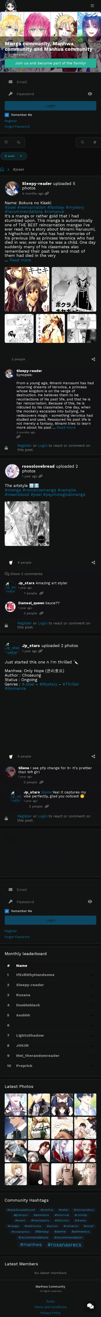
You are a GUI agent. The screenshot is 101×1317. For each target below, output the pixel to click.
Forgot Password (17, 126)
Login (42, 445)
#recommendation (68, 1237)
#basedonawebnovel (21, 1209)
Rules (51, 1301)
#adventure (41, 1215)
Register (11, 121)
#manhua (47, 1209)
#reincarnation (84, 1209)
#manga (13, 1226)
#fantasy (42, 1231)
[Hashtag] (95, 142)
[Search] (82, 142)
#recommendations (33, 1237)
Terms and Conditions (50, 1307)
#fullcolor (62, 1220)
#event (20, 1220)
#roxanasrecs (64, 1245)
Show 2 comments (26, 574)
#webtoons (33, 1226)
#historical (62, 1215)
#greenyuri (21, 1215)
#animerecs (80, 1231)
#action (52, 1226)
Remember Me (21, 115)
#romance (71, 1226)
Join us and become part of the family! (50, 63)
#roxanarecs (21, 1231)
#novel (88, 1226)
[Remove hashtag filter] (21, 156)
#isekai (63, 1209)
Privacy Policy (51, 1313)
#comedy (81, 1215)
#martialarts (40, 1220)
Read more (20, 260)
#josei (18, 169)
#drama (80, 1220)
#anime (60, 1231)
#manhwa (31, 1244)
